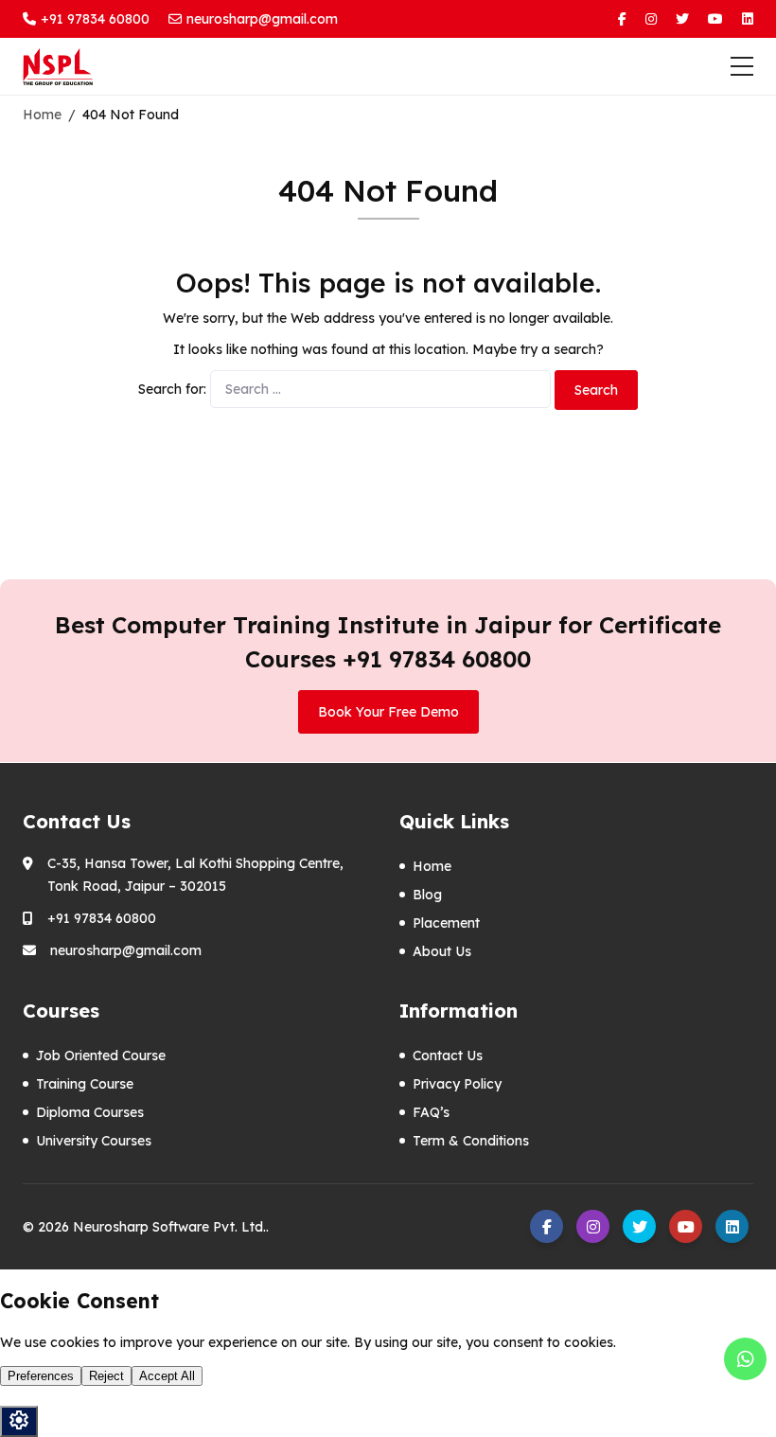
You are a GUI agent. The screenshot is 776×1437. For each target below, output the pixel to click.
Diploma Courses (90, 1112)
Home (432, 866)
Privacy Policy (457, 1083)
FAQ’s (431, 1112)
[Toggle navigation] (742, 66)
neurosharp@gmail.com (262, 18)
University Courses (93, 1140)
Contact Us (448, 1055)
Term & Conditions (471, 1140)
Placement (446, 922)
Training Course (84, 1083)
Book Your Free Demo (388, 711)
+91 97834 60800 (95, 18)
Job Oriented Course (101, 1055)
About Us (442, 951)
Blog (427, 894)
